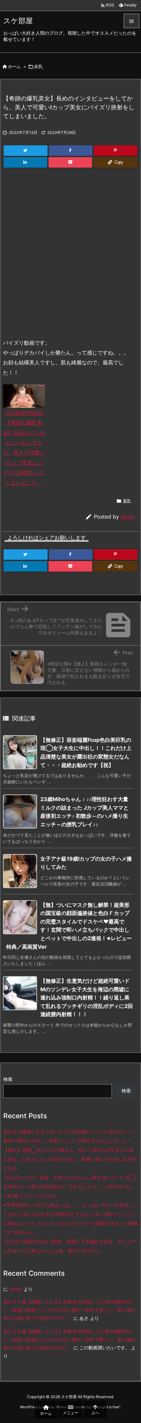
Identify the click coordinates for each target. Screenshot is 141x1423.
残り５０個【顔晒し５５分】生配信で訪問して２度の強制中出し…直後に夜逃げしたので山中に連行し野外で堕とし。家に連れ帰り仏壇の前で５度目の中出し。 (69, 1310)
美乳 (38, 66)
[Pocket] (70, 162)
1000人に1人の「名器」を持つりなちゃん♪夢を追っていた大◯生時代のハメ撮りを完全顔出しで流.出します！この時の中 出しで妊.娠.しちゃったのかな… (69, 1186)
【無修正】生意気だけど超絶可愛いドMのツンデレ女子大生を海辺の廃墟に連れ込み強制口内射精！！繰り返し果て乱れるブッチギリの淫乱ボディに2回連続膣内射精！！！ (86, 997)
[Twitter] (26, 150)
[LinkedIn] (25, 162)
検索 (7, 1079)
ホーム (14, 66)
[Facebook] (70, 150)
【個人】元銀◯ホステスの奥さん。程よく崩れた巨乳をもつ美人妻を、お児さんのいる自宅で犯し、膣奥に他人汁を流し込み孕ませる (69, 1159)
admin (128, 517)
